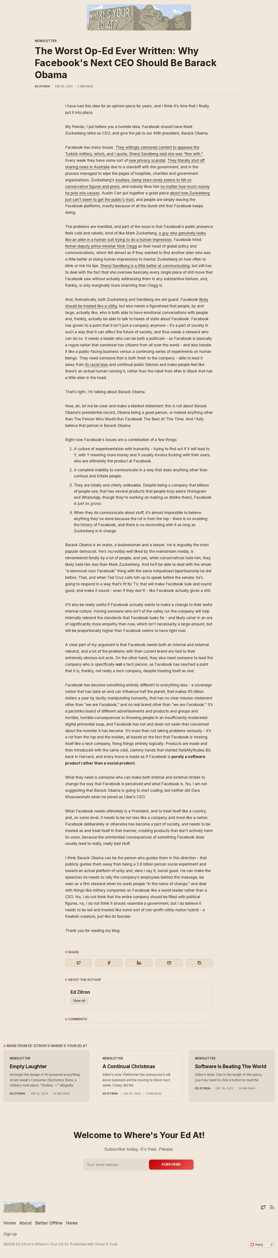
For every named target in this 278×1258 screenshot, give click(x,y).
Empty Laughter (28, 1066)
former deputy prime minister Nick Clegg (101, 246)
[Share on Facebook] (108, 963)
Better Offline (49, 1223)
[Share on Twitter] (78, 963)
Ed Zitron (42, 86)
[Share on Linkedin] (139, 963)
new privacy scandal (147, 160)
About (25, 1223)
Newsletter (46, 41)
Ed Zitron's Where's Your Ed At (42, 1244)
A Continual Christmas (129, 1066)
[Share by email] (169, 963)
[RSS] (272, 1207)
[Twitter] (263, 1207)
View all (79, 1000)
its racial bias (96, 364)
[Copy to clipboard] (199, 963)
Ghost (100, 1244)
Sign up (10, 1233)
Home (9, 1223)
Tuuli (113, 1244)
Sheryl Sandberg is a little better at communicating (145, 265)
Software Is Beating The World (230, 1066)
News (72, 1223)
